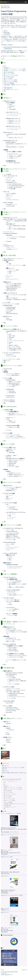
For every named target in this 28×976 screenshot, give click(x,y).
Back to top (24, 969)
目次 (4, 782)
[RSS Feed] (8, 2)
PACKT (5, 31)
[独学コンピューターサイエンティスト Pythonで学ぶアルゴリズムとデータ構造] (14, 842)
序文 (5, 66)
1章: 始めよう (7, 67)
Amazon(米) (6, 32)
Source (2, 969)
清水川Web (4, 2)
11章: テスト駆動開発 (9, 83)
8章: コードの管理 (8, 78)
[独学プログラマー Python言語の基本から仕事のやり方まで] (14, 920)
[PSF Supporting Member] (14, 942)
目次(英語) (3, 50)
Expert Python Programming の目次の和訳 (11, 779)
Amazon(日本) (7, 34)
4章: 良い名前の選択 (9, 72)
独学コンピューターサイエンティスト (9, 834)
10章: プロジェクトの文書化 (8, 27)
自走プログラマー (5, 876)
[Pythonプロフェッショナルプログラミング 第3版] (14, 902)
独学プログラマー (5, 912)
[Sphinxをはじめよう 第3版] (14, 864)
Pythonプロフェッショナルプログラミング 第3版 (12, 895)
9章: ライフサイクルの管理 (10, 80)
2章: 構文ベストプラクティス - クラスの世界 (14, 69)
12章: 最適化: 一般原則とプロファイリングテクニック (14, 803)
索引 (5, 91)
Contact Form (4, 973)
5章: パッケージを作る (9, 73)
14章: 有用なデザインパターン (11, 89)
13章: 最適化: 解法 (8, 87)
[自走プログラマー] (14, 883)
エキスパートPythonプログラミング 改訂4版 (11, 813)
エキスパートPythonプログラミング (10, 780)
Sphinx (8, 974)
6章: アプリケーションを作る (11, 75)
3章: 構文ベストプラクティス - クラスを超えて (15, 70)
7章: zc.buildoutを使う (9, 76)
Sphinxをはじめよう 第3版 (6, 856)
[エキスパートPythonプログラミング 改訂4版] (14, 820)
